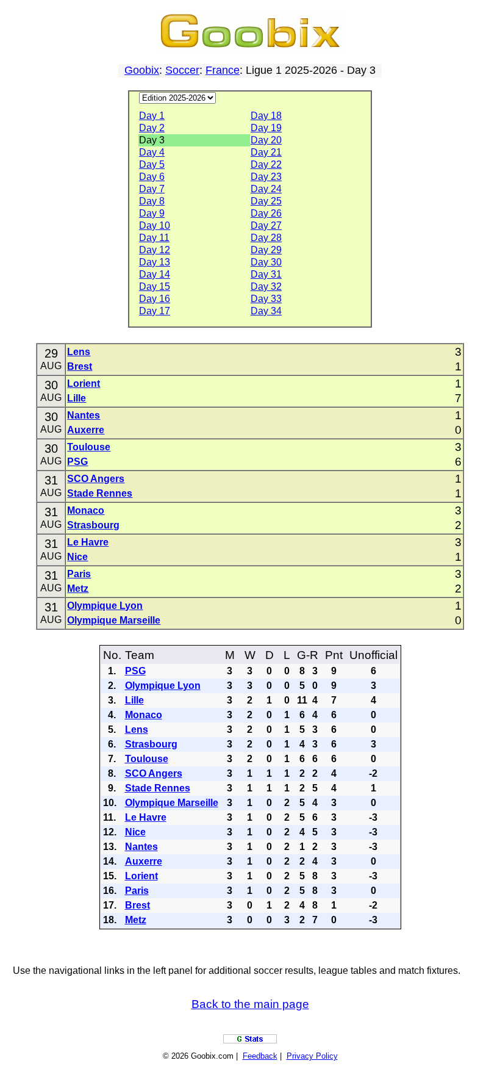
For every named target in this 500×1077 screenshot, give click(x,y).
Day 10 (154, 225)
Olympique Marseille (113, 620)
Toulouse (88, 447)
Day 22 (266, 164)
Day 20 (266, 140)
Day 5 (152, 164)
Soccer (182, 70)
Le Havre (88, 542)
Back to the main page (250, 1004)
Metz (77, 588)
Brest (79, 366)
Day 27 (266, 225)
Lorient (83, 383)
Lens (78, 352)
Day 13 (154, 262)
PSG (77, 461)
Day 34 (266, 311)
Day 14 (154, 274)
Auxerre (85, 430)
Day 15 (154, 286)
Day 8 (152, 201)
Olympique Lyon (105, 605)
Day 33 (266, 299)
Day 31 (266, 274)
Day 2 (152, 128)
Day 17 (154, 311)
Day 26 (266, 213)
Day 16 (154, 299)
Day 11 (154, 237)
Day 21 (266, 152)
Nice (77, 557)
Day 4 (152, 152)
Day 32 (266, 286)
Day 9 (152, 213)
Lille (76, 398)
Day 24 (266, 189)
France (222, 70)
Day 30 (266, 262)
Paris (79, 574)
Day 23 (266, 176)
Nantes (83, 415)
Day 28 (266, 237)
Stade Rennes (99, 493)
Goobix (141, 70)
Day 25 (266, 201)
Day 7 (152, 189)
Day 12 (154, 250)
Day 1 (152, 115)
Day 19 (266, 128)
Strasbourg (93, 525)
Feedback (260, 1056)
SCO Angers (95, 479)
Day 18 (266, 115)
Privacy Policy (312, 1056)
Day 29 (266, 250)
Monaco (85, 510)
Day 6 (152, 176)
